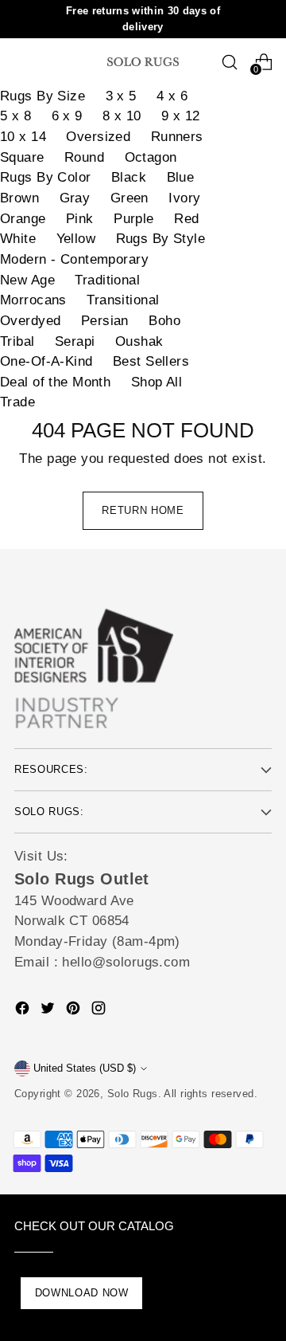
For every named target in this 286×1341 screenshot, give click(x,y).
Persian (105, 320)
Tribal (17, 341)
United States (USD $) (84, 1068)
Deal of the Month (55, 382)
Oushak (139, 341)
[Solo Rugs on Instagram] (100, 1011)
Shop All (156, 382)
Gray (75, 198)
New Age (27, 280)
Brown (19, 198)
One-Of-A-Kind (46, 361)
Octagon (151, 157)
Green (129, 198)
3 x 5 (121, 96)
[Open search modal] (229, 61)
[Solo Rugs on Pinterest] (74, 1011)
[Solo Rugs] (143, 61)
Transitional (123, 300)
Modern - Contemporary (74, 259)
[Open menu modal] (22, 61)
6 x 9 (67, 116)
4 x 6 (172, 96)
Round (84, 157)
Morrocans (33, 300)
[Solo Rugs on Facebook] (23, 1011)
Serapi (75, 341)
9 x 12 (180, 116)
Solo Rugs (132, 1094)
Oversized (98, 136)
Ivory (184, 198)
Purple (134, 218)
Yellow (76, 238)
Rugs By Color (45, 177)
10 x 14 (23, 136)
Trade (17, 402)
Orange (23, 218)
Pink (80, 218)
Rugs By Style (161, 238)
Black (128, 177)
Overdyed (30, 320)
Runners (177, 136)
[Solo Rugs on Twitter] (49, 1011)
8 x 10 (121, 116)
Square (22, 157)
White (18, 238)
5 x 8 (15, 116)
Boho (164, 320)
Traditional (107, 280)
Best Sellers (151, 361)
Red (186, 218)
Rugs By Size (42, 96)
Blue (181, 177)
